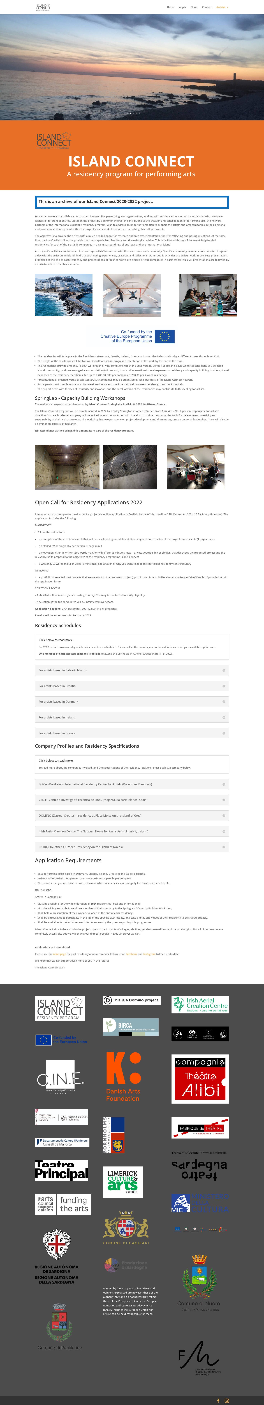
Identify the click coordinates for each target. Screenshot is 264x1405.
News (194, 7)
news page (59, 954)
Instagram (149, 954)
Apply (182, 7)
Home (170, 7)
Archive (220, 7)
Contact (207, 7)
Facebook (131, 954)
